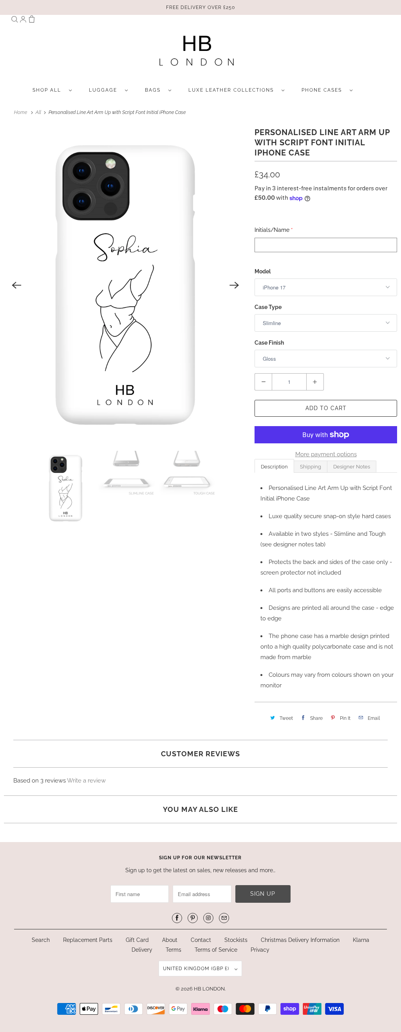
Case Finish (269, 343)
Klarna (361, 940)
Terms (173, 950)
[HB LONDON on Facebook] (177, 918)
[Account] (23, 21)
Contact (201, 940)
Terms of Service (216, 950)
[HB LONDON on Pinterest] (193, 918)
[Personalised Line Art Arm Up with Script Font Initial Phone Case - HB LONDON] (125, 285)
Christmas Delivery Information (300, 940)
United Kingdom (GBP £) (197, 968)
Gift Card (137, 940)
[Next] (234, 285)
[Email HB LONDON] (224, 918)
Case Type (268, 307)
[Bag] (31, 21)
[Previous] (16, 285)
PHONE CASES (324, 90)
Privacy (260, 950)
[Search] (14, 21)
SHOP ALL (49, 90)
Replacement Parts (87, 940)
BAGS (154, 90)
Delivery (142, 950)
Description (274, 467)
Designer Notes (351, 467)
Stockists (235, 940)
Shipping (310, 467)
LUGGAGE (105, 90)
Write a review (86, 780)
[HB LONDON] (196, 53)
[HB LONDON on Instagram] (208, 918)
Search (41, 940)
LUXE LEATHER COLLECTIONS (233, 90)
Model (263, 271)
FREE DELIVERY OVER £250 (200, 7)
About (170, 940)
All (39, 112)
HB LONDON (209, 989)
